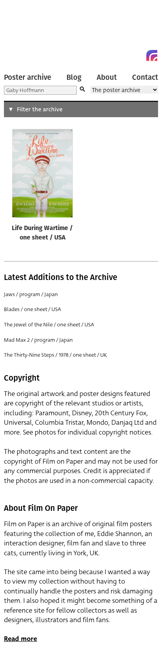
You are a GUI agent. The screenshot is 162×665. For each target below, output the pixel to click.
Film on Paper (21, 32)
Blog (73, 77)
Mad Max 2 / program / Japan (38, 340)
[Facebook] (137, 55)
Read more (20, 639)
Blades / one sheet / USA (32, 309)
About (107, 77)
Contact (145, 77)
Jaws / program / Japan (31, 294)
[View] (42, 175)
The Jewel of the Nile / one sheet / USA (49, 324)
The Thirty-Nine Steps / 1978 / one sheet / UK (55, 355)
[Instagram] (151, 55)
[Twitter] (123, 55)
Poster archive (27, 77)
